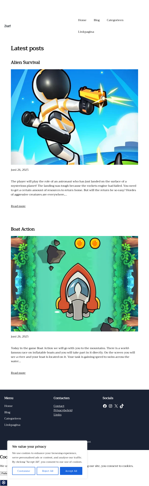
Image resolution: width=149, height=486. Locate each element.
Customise (23, 471)
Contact (59, 406)
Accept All (71, 471)
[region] (47, 460)
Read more (18, 206)
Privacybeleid (63, 410)
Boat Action (23, 229)
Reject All (47, 471)
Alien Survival (25, 62)
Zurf (7, 26)
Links (57, 414)
